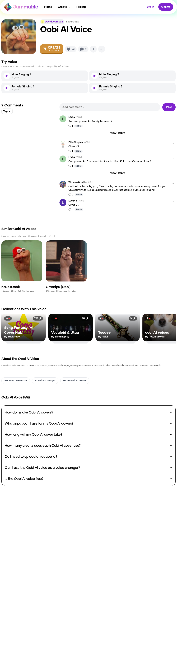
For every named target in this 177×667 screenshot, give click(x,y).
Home (48, 7)
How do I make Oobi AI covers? (29, 412)
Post (169, 107)
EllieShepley (75, 142)
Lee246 (72, 201)
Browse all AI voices (74, 380)
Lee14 (71, 117)
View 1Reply (117, 133)
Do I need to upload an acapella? (31, 456)
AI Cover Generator (15, 380)
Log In (150, 7)
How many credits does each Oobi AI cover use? (43, 445)
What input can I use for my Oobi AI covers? (39, 423)
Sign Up (165, 7)
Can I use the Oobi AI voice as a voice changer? (42, 467)
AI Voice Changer (45, 380)
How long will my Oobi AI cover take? (33, 434)
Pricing (81, 7)
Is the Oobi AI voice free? (24, 479)
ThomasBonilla (77, 182)
